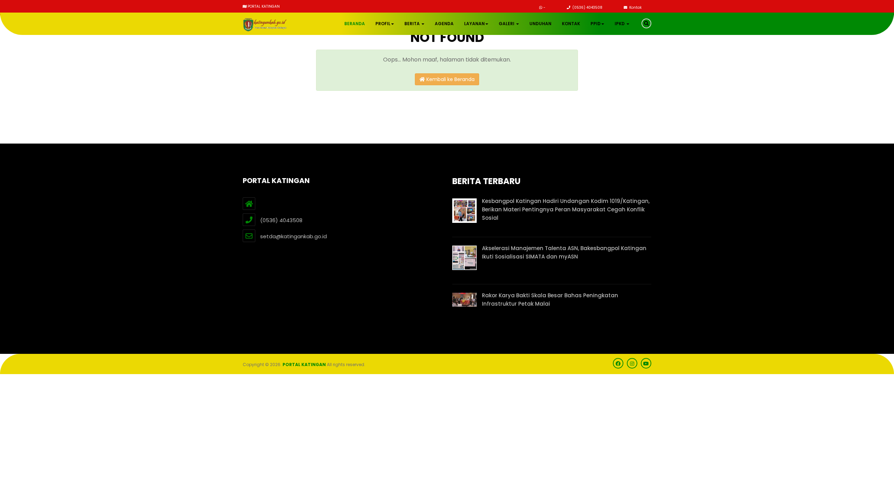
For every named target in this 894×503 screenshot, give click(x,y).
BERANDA (354, 24)
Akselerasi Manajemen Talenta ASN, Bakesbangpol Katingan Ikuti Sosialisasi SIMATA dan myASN (564, 252)
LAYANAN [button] (474, 24)
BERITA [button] (412, 24)
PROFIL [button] (382, 24)
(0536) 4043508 (586, 7)
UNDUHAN (540, 24)
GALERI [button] (507, 24)
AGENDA (444, 24)
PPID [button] (596, 24)
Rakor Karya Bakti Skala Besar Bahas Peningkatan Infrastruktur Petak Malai (550, 299)
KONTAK (571, 24)
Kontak (635, 7)
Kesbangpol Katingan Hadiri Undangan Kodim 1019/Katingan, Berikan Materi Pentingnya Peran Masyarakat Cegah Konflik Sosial (566, 209)
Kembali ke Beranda (450, 79)
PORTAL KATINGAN (304, 364)
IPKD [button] (620, 24)
